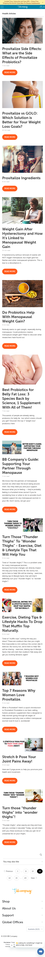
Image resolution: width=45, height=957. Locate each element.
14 (9, 878)
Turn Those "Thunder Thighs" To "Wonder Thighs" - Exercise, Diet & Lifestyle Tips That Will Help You (21, 546)
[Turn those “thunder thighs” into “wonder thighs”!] (22, 796)
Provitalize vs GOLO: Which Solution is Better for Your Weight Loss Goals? (21, 120)
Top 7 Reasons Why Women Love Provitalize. (18, 695)
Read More (9, 72)
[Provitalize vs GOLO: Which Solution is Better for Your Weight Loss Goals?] (22, 94)
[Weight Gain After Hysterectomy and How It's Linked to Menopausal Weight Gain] (22, 210)
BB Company (12, 936)
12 (33, 871)
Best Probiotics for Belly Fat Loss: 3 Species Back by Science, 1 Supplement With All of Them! (21, 399)
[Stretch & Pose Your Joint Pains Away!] (22, 745)
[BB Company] (22, 7)
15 (16, 878)
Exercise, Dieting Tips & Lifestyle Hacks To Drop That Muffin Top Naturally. (22, 624)
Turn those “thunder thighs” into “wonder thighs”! (20, 812)
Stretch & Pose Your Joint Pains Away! (19, 759)
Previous (9, 871)
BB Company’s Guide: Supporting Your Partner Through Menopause (20, 466)
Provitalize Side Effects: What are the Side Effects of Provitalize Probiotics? (22, 55)
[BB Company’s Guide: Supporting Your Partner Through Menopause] (22, 447)
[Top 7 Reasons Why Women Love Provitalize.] (22, 678)
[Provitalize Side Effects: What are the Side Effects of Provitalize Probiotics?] (22, 31)
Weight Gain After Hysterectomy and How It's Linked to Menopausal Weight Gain (22, 238)
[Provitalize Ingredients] (22, 159)
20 (25, 878)
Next (33, 878)
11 (26, 871)
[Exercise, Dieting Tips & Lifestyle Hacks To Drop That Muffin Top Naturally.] (22, 605)
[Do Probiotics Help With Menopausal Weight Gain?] (22, 293)
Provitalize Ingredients (21, 178)
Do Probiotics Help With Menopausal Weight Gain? (18, 316)
